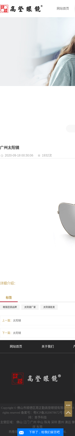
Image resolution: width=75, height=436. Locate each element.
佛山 (19, 422)
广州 (33, 422)
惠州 (61, 422)
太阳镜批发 (49, 307)
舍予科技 (40, 417)
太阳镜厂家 (30, 307)
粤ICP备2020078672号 (48, 412)
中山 (40, 422)
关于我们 (48, 346)
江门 (26, 422)
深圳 (54, 422)
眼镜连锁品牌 (10, 307)
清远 (68, 422)
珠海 (47, 422)
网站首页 (63, 8)
